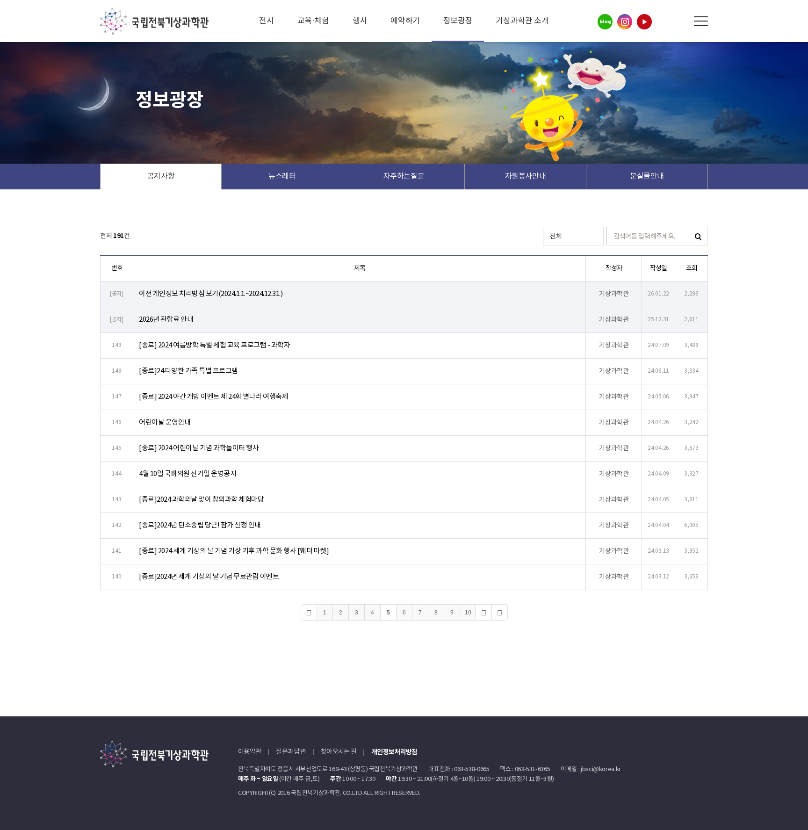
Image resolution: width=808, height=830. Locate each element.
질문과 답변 (291, 752)
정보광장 (458, 21)
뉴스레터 (282, 176)
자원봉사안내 (525, 176)
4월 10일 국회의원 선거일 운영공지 (187, 474)
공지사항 (161, 176)
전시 (266, 21)
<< (309, 612)
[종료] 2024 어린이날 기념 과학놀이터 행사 (199, 448)
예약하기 (405, 21)
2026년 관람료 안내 (166, 320)
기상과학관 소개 (522, 21)
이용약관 (249, 752)
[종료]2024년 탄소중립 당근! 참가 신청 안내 (200, 525)
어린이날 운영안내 (165, 422)
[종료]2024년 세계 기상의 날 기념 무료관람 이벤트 (209, 577)
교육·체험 (313, 21)
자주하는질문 (404, 176)
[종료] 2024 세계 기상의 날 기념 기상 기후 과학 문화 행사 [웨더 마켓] (234, 551)
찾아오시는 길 (338, 752)
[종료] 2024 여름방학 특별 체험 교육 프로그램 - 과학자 (214, 345)
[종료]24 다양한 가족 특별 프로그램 (188, 371)
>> (499, 612)
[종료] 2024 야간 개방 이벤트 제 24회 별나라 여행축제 (213, 397)
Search (680, 21)
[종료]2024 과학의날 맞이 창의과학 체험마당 (201, 500)
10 (468, 612)
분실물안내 (647, 176)
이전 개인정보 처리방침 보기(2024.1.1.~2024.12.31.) (210, 294)
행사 (360, 21)
